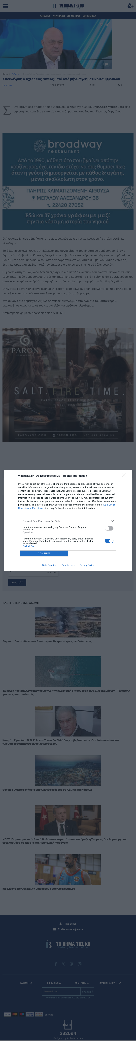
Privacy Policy (87, 565)
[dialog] (68, 520)
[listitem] (68, 521)
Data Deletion (49, 565)
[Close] (125, 476)
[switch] (109, 528)
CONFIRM (44, 553)
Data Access (68, 565)
